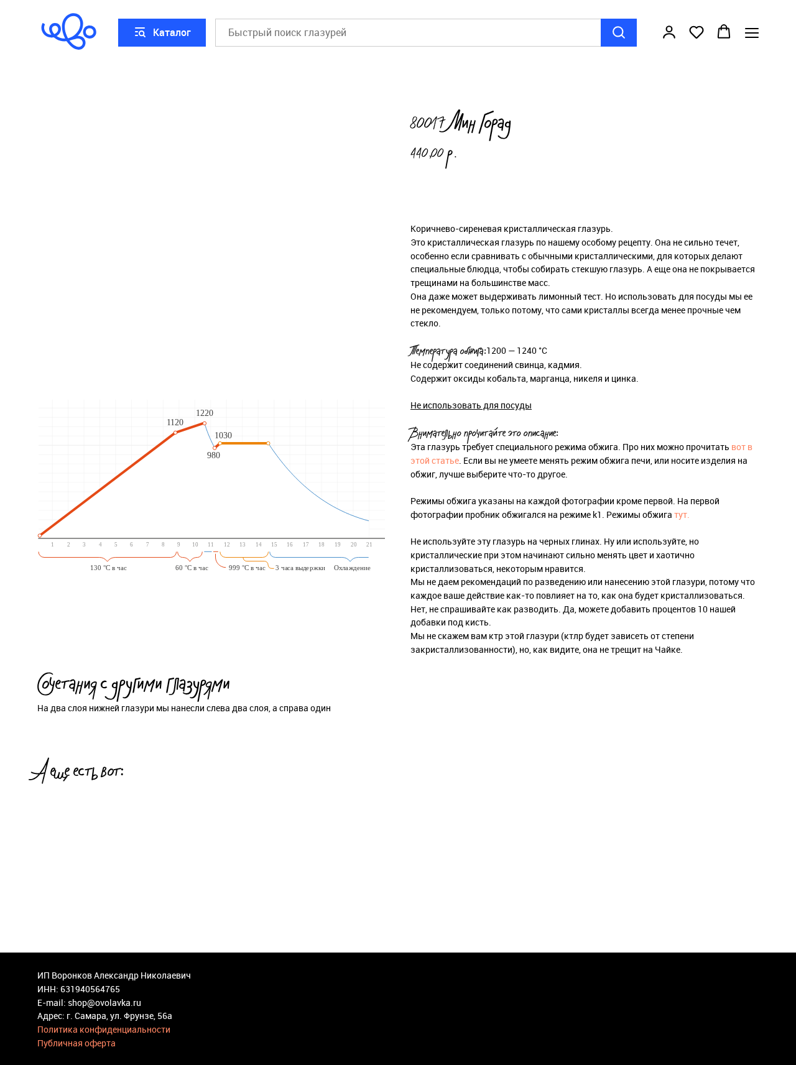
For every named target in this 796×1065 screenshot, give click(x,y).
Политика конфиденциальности (103, 1029)
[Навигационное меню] (752, 32)
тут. (682, 514)
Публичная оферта (76, 1043)
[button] (669, 31)
